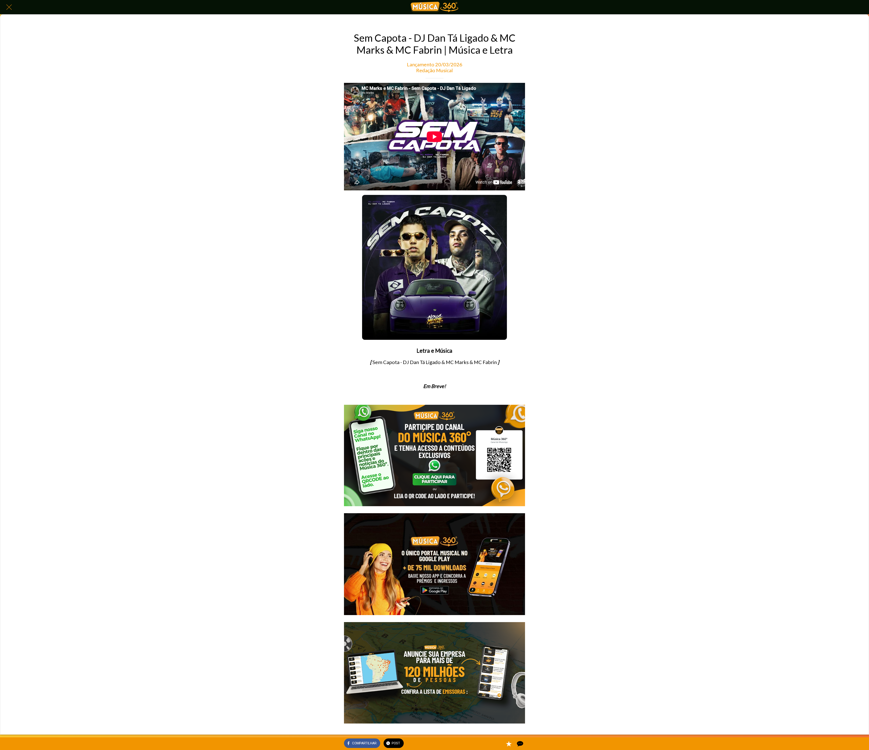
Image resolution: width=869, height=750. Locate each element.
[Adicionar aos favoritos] (508, 743)
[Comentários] (519, 743)
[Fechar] (9, 7)
